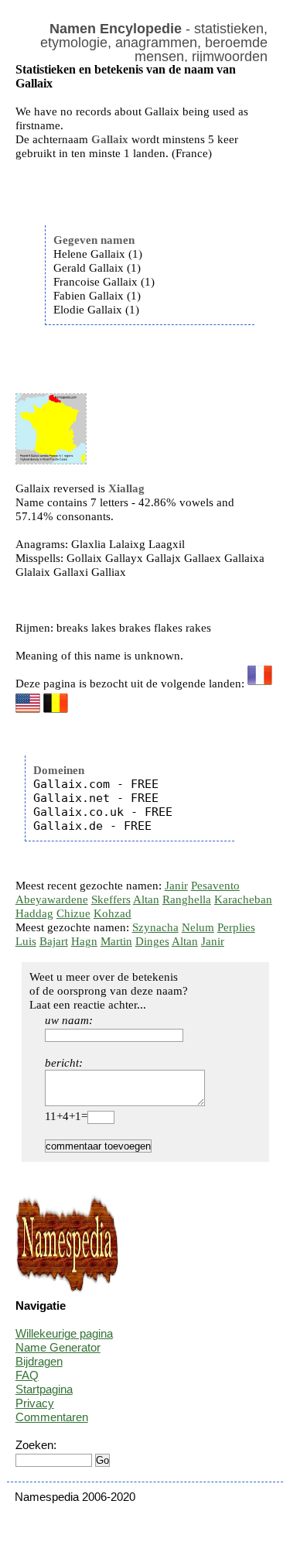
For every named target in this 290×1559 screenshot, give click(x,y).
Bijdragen (39, 1361)
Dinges (152, 941)
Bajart (53, 941)
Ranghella (186, 899)
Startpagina (44, 1389)
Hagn (84, 941)
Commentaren (51, 1417)
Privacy (34, 1403)
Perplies (236, 927)
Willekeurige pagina (64, 1333)
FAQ (27, 1375)
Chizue (73, 913)
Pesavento (215, 885)
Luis (25, 941)
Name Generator (58, 1347)
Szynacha (155, 927)
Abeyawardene (51, 899)
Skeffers (111, 899)
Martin (116, 941)
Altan (146, 899)
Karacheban (243, 899)
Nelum (198, 927)
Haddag (34, 913)
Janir (176, 885)
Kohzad (112, 913)
